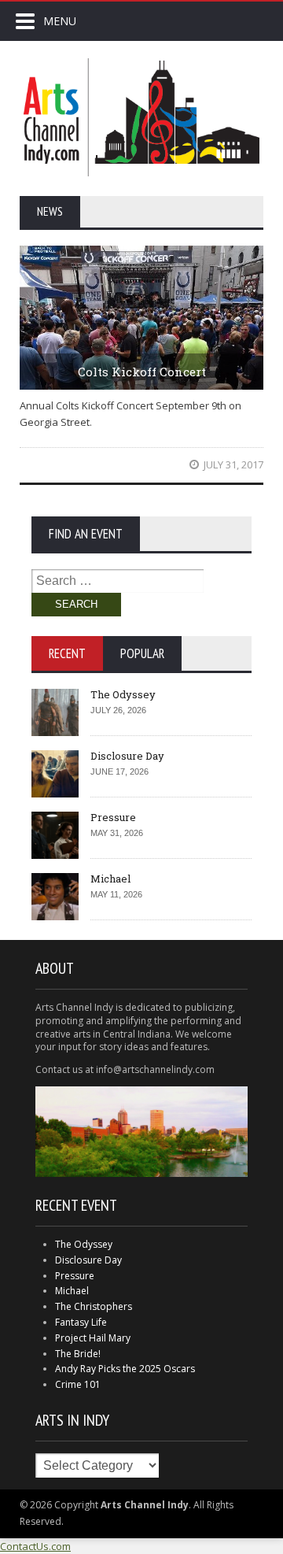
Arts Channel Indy (141, 117)
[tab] (67, 653)
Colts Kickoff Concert (142, 371)
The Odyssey (123, 694)
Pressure (113, 817)
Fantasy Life (81, 1322)
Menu (59, 20)
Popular (142, 653)
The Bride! (78, 1353)
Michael (110, 878)
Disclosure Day (127, 756)
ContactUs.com (35, 1546)
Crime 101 (78, 1384)
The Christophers (93, 1306)
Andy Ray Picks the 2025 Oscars (125, 1368)
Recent (67, 653)
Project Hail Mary (92, 1338)
